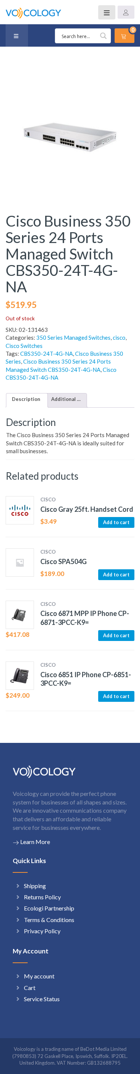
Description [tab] (26, 399)
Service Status (42, 998)
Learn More (35, 841)
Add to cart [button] (116, 522)
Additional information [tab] (66, 399)
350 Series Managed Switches (73, 337)
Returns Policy (42, 896)
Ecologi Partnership (49, 908)
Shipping (35, 885)
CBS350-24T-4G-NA (46, 353)
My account (39, 976)
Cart (29, 987)
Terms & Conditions (49, 919)
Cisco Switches (24, 345)
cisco (119, 337)
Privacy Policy (42, 930)
